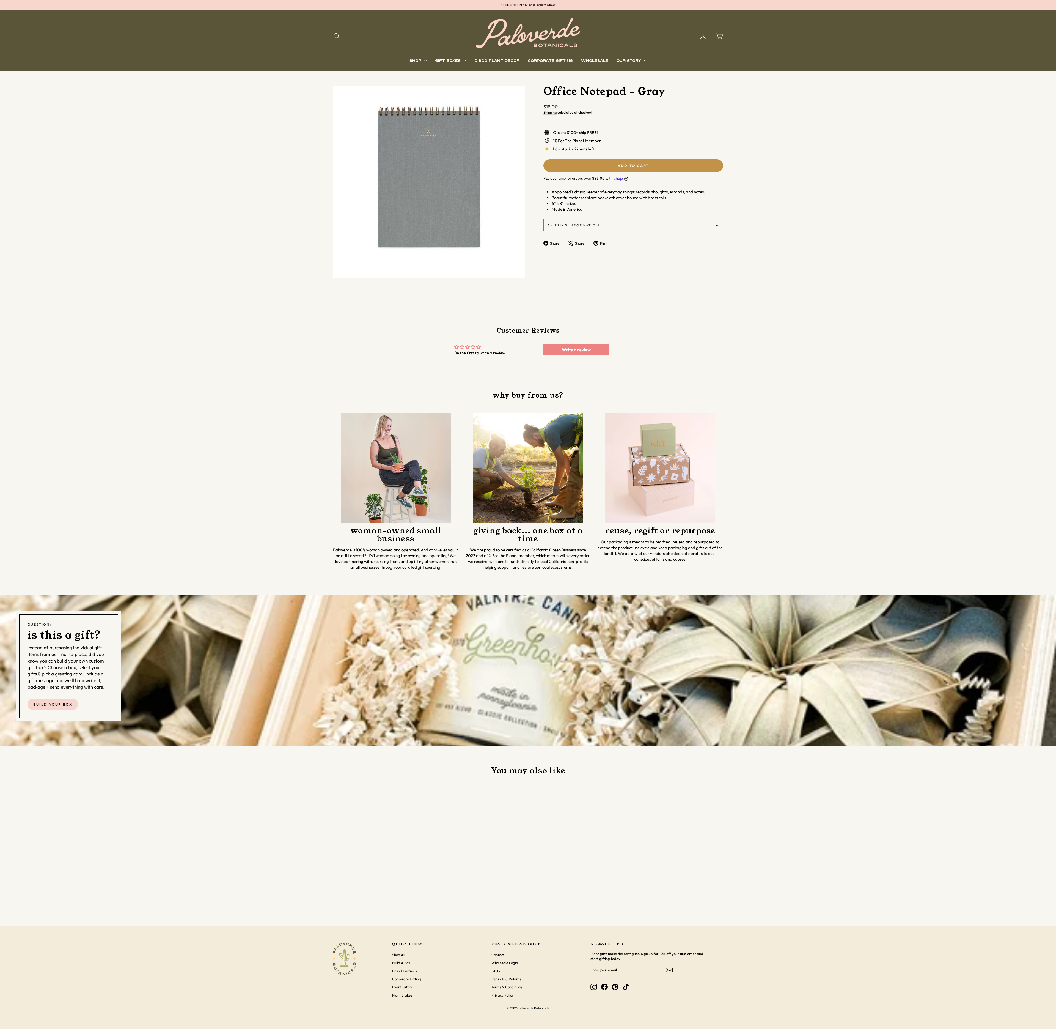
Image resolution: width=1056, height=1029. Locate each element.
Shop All (398, 955)
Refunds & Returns (506, 979)
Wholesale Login (504, 962)
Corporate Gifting (406, 979)
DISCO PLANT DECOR (496, 61)
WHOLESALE (594, 61)
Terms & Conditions (506, 987)
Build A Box (401, 962)
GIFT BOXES (448, 61)
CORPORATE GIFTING (550, 61)
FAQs (495, 971)
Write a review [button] (576, 349)
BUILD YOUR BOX (52, 704)
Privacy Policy (502, 995)
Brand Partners (404, 971)
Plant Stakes (402, 995)
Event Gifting (403, 987)
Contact (497, 955)
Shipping (550, 112)
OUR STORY (629, 61)
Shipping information (574, 225)
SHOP (416, 61)
